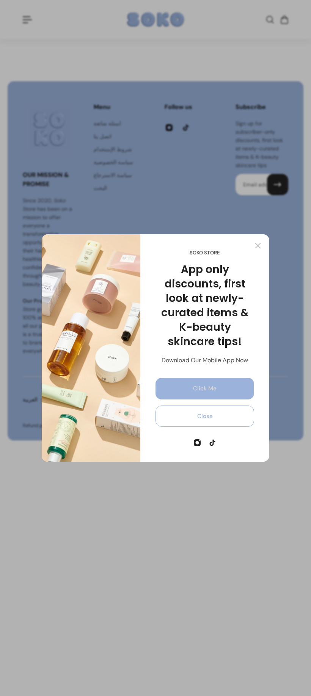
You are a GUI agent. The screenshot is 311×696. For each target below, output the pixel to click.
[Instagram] (197, 443)
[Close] (258, 245)
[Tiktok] (212, 443)
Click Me (205, 388)
